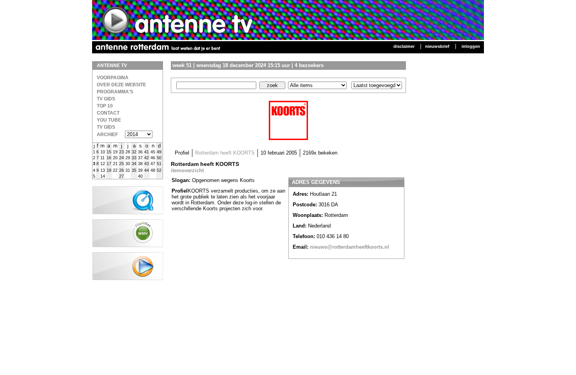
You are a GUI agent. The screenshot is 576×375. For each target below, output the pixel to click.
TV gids (106, 127)
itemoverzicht (187, 170)
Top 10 (105, 106)
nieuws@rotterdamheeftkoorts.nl (349, 247)
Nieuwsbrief (437, 46)
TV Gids (106, 99)
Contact (108, 113)
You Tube (109, 120)
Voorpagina (113, 77)
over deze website (121, 84)
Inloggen (471, 46)
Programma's (115, 92)
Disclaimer (404, 46)
